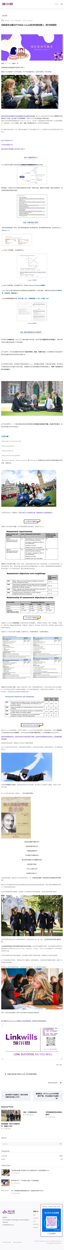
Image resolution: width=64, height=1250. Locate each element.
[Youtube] (10, 1228)
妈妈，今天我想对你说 (30, 1112)
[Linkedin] (13, 1228)
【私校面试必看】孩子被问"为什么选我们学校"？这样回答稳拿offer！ (30, 1170)
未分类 (32, 1159)
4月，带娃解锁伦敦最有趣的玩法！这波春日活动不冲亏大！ (27, 1190)
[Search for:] (32, 1144)
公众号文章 (4, 15)
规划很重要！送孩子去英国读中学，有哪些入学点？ (10, 1125)
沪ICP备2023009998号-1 (54, 1243)
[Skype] (8, 1228)
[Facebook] (5, 1228)
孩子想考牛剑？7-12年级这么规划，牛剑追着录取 (25, 1180)
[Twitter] (2, 1228)
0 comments (28, 20)
